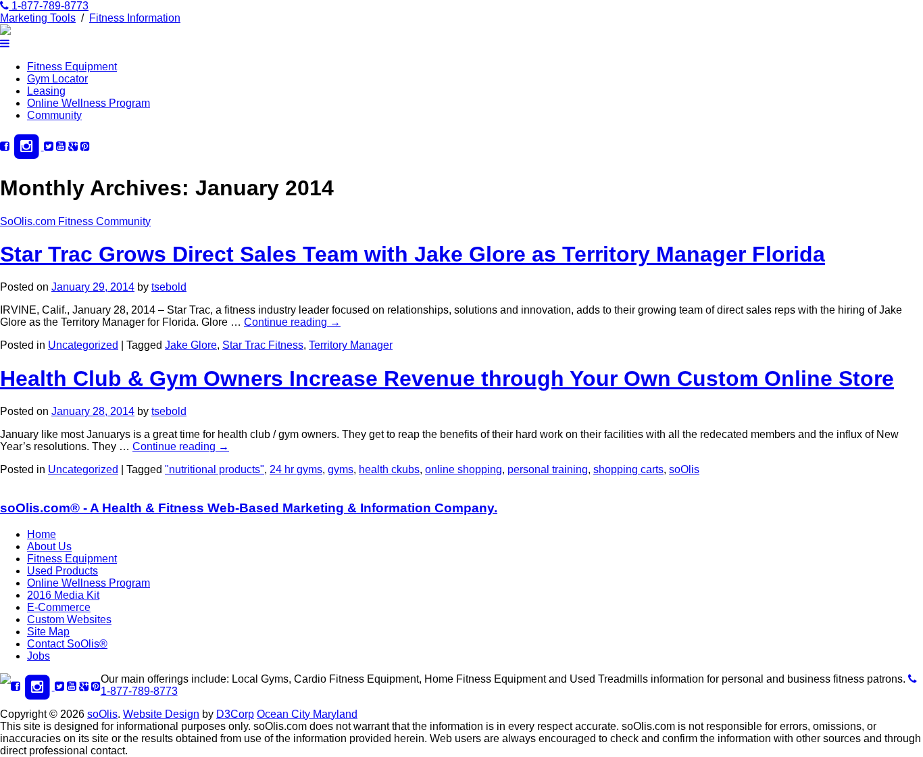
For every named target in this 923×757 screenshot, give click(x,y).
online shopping (463, 469)
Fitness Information (134, 18)
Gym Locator (57, 78)
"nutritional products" (214, 469)
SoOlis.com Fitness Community (75, 221)
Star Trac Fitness (262, 345)
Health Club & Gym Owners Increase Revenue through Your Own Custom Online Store (447, 378)
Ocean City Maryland (307, 714)
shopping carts (628, 469)
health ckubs (389, 469)
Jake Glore (191, 345)
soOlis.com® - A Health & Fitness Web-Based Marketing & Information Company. (248, 508)
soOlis (684, 469)
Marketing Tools (38, 18)
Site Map (48, 631)
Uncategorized (83, 345)
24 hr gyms (296, 469)
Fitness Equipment (72, 66)
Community (54, 115)
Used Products (62, 571)
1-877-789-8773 (49, 5)
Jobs (38, 656)
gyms (340, 469)
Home (41, 534)
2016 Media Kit (63, 595)
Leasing (46, 91)
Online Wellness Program (88, 103)
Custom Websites (69, 619)
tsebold (168, 287)
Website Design (161, 714)
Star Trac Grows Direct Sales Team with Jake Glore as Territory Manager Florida (412, 254)
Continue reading (292, 322)
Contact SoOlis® (67, 644)
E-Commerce (59, 607)
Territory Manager (351, 345)
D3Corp (235, 714)
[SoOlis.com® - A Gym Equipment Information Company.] (5, 31)
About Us (49, 546)
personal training (547, 469)
